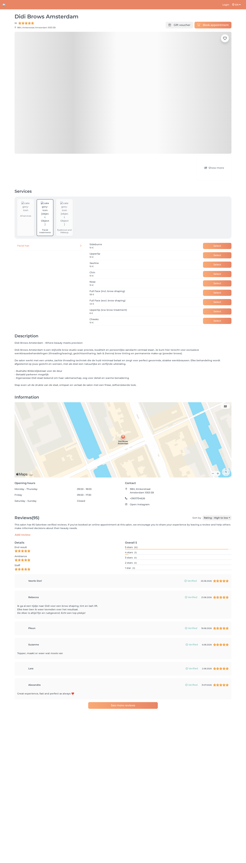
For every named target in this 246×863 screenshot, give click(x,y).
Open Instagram (140, 504)
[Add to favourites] (225, 38)
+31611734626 (137, 498)
